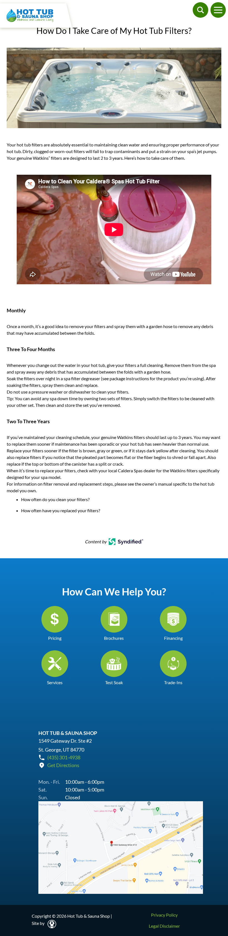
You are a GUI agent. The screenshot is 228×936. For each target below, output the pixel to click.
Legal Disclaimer (164, 926)
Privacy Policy (164, 914)
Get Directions (63, 765)
